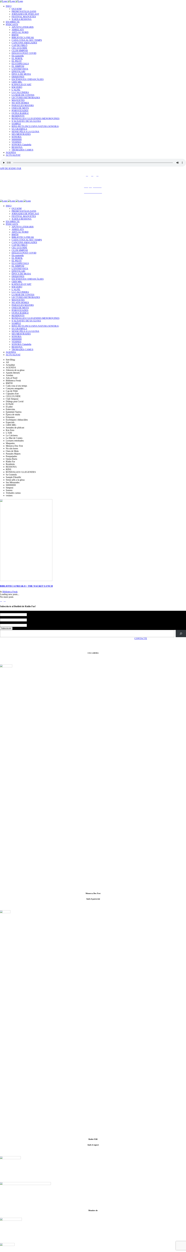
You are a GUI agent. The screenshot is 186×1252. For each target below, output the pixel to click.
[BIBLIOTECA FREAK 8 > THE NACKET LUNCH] (26, 580)
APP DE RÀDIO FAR (10, 168)
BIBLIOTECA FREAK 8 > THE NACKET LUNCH (26, 586)
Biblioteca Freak (10, 591)
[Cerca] (181, 633)
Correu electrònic (8, 623)
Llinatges (4, 617)
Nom (3, 612)
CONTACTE (140, 638)
